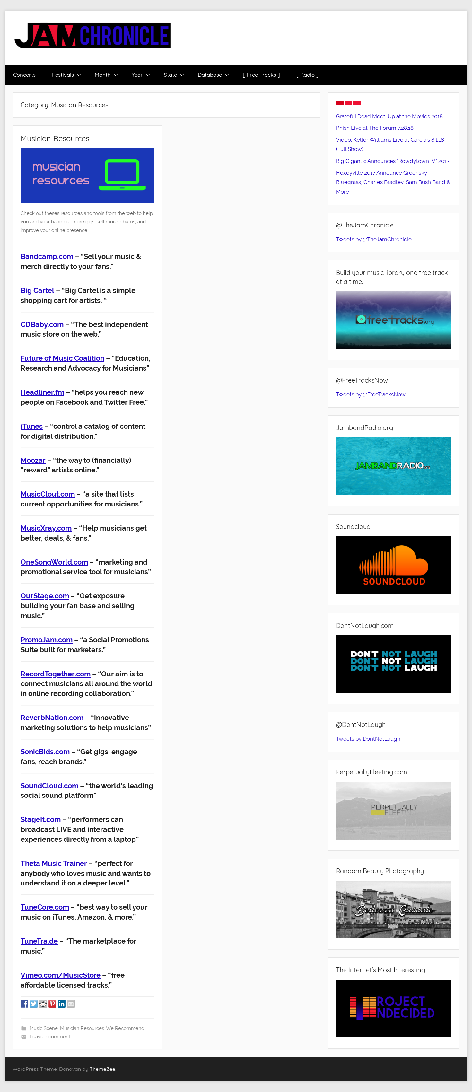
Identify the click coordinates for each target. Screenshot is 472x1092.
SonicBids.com (45, 751)
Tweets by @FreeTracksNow (371, 394)
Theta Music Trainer (54, 863)
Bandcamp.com (47, 256)
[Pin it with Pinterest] (52, 1004)
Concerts (24, 74)
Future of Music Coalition (62, 358)
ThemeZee (102, 1069)
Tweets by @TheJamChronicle (374, 239)
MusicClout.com (48, 494)
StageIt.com (41, 819)
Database (210, 74)
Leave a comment (50, 1037)
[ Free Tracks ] (261, 74)
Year (137, 74)
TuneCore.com (45, 907)
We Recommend (125, 1028)
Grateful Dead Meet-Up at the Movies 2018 (389, 116)
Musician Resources (55, 138)
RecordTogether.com (56, 674)
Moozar (33, 460)
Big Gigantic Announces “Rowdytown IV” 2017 (393, 161)
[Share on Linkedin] (62, 1004)
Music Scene (44, 1028)
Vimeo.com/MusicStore (61, 975)
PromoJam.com (47, 640)
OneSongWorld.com (54, 562)
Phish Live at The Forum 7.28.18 (375, 128)
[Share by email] (71, 1004)
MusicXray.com (46, 528)
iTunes (32, 426)
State (170, 74)
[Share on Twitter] (34, 1004)
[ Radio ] (307, 74)
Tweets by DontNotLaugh (368, 738)
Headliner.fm (42, 392)
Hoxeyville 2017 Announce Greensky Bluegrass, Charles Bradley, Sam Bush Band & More (393, 182)
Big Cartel (37, 290)
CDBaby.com (42, 324)
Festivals (63, 74)
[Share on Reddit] (43, 1004)
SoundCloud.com (49, 785)
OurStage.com (45, 596)
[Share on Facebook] (24, 1004)
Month (103, 74)
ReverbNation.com (52, 717)
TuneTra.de (39, 941)
